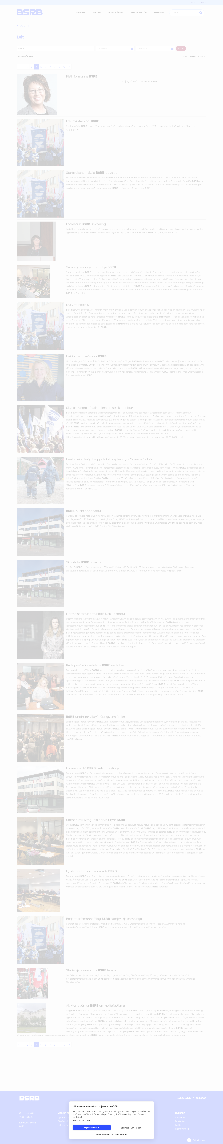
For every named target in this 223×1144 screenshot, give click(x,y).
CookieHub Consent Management (115, 1134)
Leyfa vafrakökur (91, 1127)
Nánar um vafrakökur (82, 1120)
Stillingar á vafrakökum (131, 1128)
